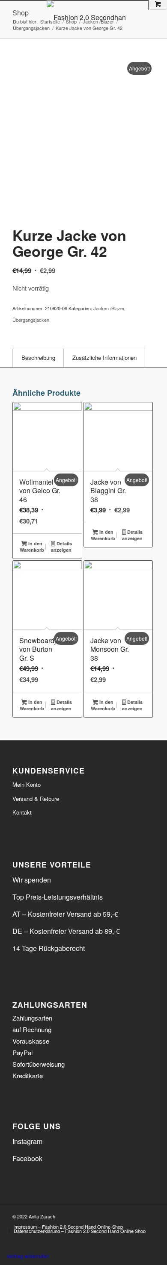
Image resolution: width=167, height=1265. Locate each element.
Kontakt (22, 812)
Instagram (27, 1141)
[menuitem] (68, 1226)
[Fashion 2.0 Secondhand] (103, 17)
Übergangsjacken (30, 319)
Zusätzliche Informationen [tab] (104, 357)
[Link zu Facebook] (135, 1215)
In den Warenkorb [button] (32, 546)
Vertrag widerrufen (27, 1255)
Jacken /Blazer (108, 308)
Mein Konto (26, 784)
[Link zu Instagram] (148, 1215)
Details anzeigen (61, 546)
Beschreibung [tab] (38, 357)
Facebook (27, 1158)
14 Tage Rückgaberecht (48, 948)
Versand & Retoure (35, 798)
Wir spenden (31, 880)
